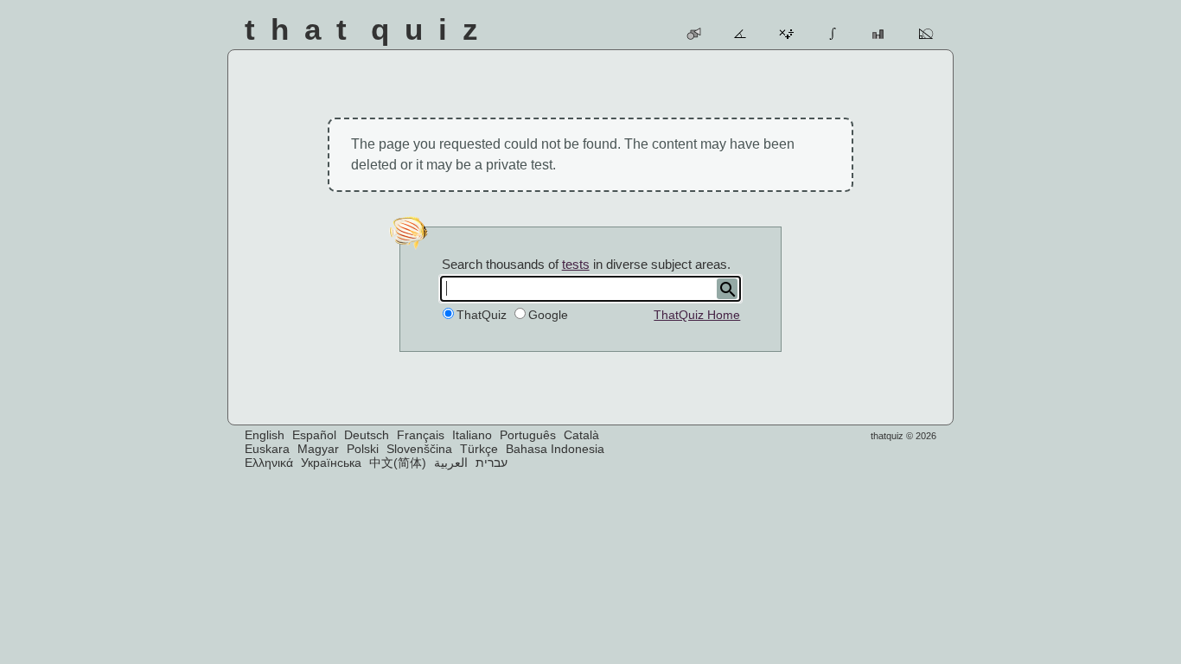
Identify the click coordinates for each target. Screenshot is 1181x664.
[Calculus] (834, 34)
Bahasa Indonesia (555, 449)
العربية (451, 462)
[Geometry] (926, 34)
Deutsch (366, 435)
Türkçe (479, 449)
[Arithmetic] (787, 34)
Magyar (318, 449)
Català (581, 435)
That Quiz (369, 29)
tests (576, 264)
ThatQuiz (481, 315)
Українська (331, 462)
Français (420, 435)
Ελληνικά (269, 462)
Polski (363, 449)
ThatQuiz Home (697, 315)
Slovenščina (419, 449)
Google (548, 315)
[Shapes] (695, 34)
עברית (492, 462)
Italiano (472, 435)
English (264, 435)
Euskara (267, 449)
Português (528, 435)
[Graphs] (880, 34)
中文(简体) (397, 462)
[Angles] (741, 34)
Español (314, 435)
